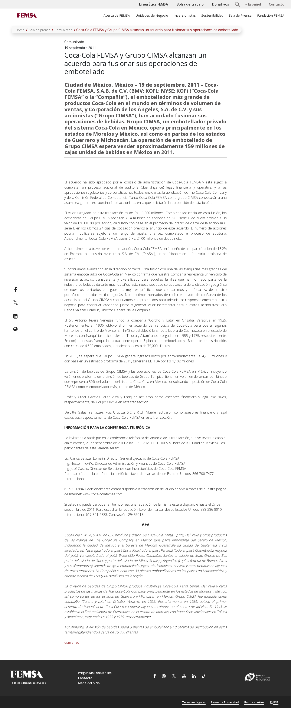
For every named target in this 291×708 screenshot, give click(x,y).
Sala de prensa (39, 30)
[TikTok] (203, 676)
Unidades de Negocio (151, 15)
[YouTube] (184, 676)
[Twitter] (15, 303)
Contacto (276, 4)
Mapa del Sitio (89, 683)
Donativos (220, 4)
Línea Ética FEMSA (153, 4)
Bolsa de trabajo (190, 4)
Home (20, 30)
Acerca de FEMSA (117, 15)
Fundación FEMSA (270, 15)
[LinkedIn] (15, 316)
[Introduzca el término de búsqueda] (237, 4)
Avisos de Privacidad (225, 702)
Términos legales (194, 702)
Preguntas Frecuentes (94, 673)
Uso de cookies (254, 702)
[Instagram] (164, 676)
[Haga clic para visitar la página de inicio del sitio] (26, 15)
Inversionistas (185, 15)
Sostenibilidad (212, 15)
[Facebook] (15, 289)
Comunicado (63, 30)
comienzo (71, 642)
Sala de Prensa (240, 15)
